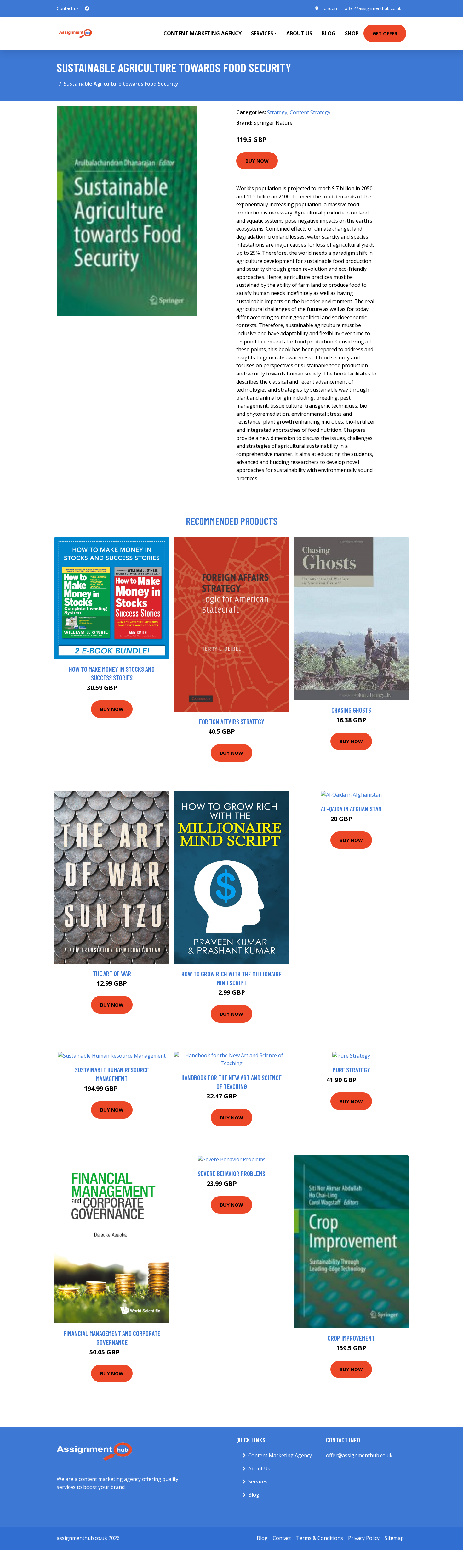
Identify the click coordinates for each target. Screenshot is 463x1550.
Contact (282, 1538)
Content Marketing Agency (202, 33)
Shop (352, 33)
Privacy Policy (364, 1538)
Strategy (277, 112)
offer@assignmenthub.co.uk (373, 8)
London (329, 8)
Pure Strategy (351, 1070)
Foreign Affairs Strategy (231, 721)
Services (257, 1481)
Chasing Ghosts (351, 710)
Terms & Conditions (319, 1538)
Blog (328, 33)
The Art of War (112, 973)
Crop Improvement (351, 1338)
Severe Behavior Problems (231, 1173)
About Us (299, 33)
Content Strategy (310, 112)
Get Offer (385, 33)
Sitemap (394, 1538)
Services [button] (262, 33)
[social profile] (87, 8)
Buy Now (257, 161)
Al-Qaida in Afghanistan (351, 809)
